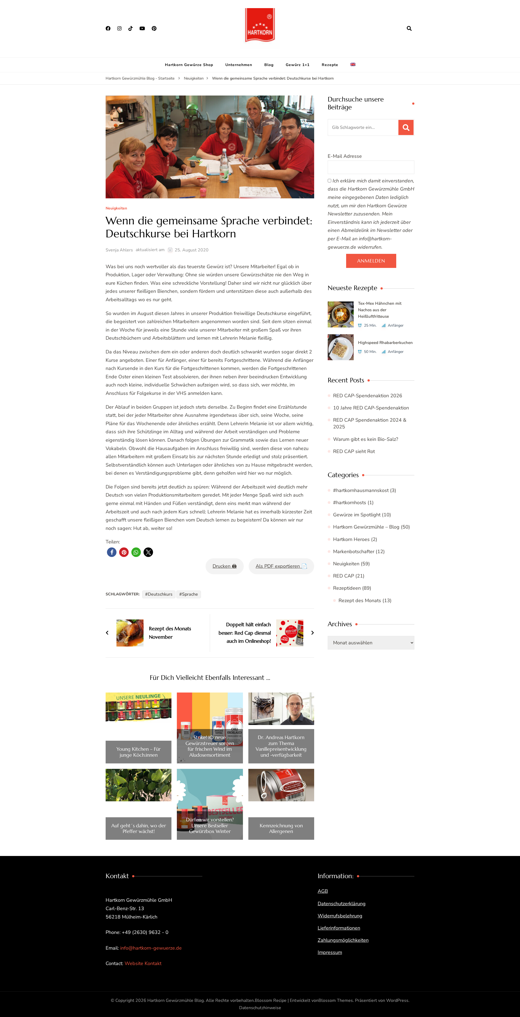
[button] (111, 552)
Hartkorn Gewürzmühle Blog (175, 1000)
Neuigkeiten (116, 208)
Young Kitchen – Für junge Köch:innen (138, 752)
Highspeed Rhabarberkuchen (385, 342)
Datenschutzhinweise (260, 1008)
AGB (323, 891)
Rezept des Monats (360, 600)
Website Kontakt (143, 963)
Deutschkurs (160, 594)
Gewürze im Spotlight (357, 514)
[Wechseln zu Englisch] (353, 65)
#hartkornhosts (349, 502)
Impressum (330, 952)
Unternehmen (238, 64)
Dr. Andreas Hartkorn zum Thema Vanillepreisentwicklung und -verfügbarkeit (281, 746)
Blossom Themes (335, 1000)
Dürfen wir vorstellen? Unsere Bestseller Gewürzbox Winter (210, 825)
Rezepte (330, 64)
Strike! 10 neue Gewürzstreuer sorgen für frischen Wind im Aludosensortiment (210, 746)
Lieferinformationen (339, 928)
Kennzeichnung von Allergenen (281, 828)
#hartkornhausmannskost (361, 490)
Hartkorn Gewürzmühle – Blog (366, 527)
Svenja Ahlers (119, 250)
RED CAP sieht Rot (354, 451)
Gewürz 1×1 (298, 64)
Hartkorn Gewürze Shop (189, 64)
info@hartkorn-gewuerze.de (151, 948)
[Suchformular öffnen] (409, 28)
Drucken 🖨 (225, 566)
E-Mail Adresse (345, 156)
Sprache (190, 594)
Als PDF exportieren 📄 (281, 566)
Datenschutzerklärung (342, 903)
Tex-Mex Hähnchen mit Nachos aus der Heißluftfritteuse (379, 310)
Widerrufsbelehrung (340, 916)
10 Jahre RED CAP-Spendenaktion (371, 408)
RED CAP (343, 576)
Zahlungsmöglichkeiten (343, 940)
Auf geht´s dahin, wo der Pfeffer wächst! (138, 828)
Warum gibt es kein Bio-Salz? (365, 439)
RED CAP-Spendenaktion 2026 (367, 395)
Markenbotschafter (353, 551)
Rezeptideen (347, 588)
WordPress (397, 1000)
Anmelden (371, 261)
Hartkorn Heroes (351, 539)
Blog (269, 64)
